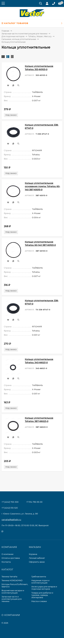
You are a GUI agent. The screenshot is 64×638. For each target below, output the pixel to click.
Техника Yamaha (9, 576)
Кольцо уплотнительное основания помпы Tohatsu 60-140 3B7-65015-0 (42, 186)
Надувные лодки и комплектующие (40, 581)
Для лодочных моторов (13, 36)
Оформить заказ (37, 562)
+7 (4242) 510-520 (10, 508)
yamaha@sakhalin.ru (11, 519)
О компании (7, 554)
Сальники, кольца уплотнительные (19, 39)
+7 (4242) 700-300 (10, 502)
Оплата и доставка (11, 558)
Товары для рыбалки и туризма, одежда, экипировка (42, 595)
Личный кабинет (37, 558)
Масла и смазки (39, 601)
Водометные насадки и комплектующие (13, 591)
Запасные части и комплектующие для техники (24, 33)
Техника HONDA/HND (12, 580)
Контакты (6, 562)
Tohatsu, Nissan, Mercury (40, 36)
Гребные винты (38, 576)
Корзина (33, 554)
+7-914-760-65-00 (34, 502)
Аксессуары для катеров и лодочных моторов (44, 587)
